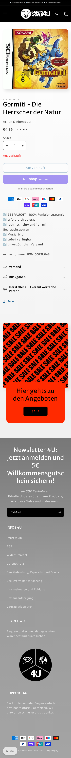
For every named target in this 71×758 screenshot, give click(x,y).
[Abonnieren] (59, 512)
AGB (9, 546)
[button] (5, 13)
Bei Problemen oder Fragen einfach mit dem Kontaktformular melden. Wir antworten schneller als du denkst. (33, 708)
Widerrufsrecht (17, 555)
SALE (36, 411)
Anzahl (7, 138)
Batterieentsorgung (20, 598)
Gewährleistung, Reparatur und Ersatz (33, 572)
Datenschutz (15, 563)
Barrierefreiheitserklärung (24, 581)
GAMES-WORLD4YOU (29, 750)
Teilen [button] (12, 301)
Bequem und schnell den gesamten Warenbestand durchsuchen (31, 633)
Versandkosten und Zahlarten (27, 589)
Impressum (14, 538)
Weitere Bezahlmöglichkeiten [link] (35, 188)
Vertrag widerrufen (20, 606)
